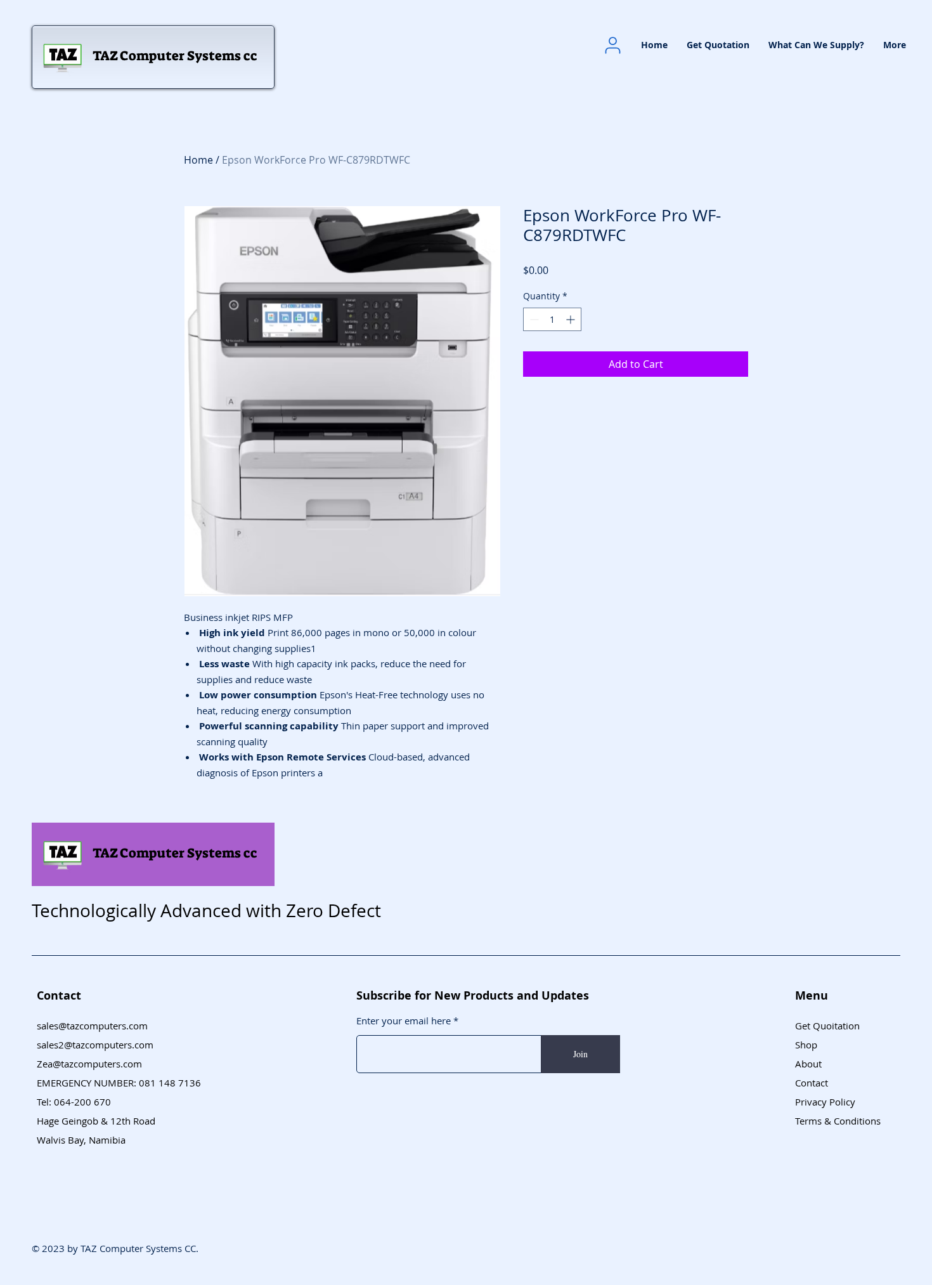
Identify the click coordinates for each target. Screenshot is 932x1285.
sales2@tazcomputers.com (95, 1044)
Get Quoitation (827, 1025)
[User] (612, 45)
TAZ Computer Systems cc (175, 56)
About (808, 1063)
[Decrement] (533, 319)
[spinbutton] (552, 319)
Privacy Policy (825, 1101)
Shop (806, 1044)
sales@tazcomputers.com (92, 1025)
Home (198, 160)
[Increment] (571, 319)
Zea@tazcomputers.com (89, 1063)
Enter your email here (403, 1021)
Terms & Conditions (838, 1120)
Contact (811, 1082)
